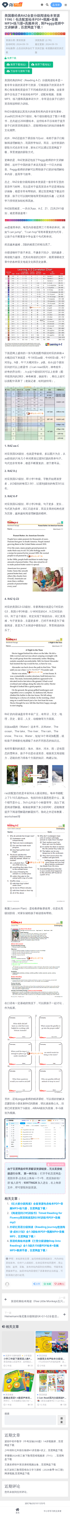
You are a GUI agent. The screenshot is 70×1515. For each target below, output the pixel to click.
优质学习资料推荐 (13, 1355)
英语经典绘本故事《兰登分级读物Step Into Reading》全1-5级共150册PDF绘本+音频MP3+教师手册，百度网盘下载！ (35, 1245)
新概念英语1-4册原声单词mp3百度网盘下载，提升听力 (18, 1399)
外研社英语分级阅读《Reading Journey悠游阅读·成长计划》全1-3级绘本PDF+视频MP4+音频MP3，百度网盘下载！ (37, 1231)
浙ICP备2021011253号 (35, 1503)
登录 (57, 5)
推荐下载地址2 (43, 64)
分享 (38, 1284)
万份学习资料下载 (20, 71)
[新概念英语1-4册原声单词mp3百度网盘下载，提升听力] (18, 1381)
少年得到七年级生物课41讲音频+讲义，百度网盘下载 (34, 1450)
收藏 (49, 1284)
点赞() (60, 1284)
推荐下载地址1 (18, 64)
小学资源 (28, 1355)
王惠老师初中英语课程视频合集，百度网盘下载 (30, 1464)
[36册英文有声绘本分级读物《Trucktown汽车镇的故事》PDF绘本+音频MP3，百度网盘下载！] (52, 1342)
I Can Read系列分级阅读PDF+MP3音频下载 (51, 1399)
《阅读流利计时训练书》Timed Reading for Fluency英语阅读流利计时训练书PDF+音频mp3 (36, 1217)
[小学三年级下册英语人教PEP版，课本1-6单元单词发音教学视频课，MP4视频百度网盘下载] (18, 1342)
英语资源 (20, 40)
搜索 (7, 1413)
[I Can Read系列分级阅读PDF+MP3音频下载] (52, 1381)
